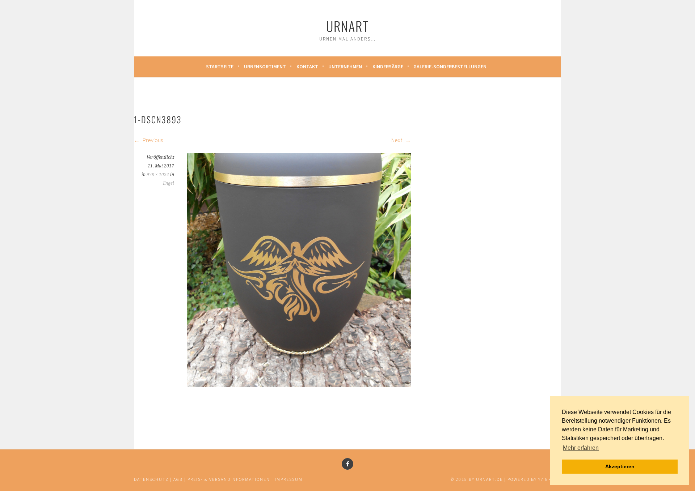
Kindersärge (387, 66)
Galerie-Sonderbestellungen (449, 66)
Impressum (289, 479)
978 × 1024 (158, 174)
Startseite (219, 66)
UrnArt (347, 25)
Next (397, 140)
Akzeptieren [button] (620, 466)
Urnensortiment (265, 66)
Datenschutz (151, 479)
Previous (152, 140)
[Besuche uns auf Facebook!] (347, 464)
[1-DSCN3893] (299, 385)
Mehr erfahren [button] (581, 448)
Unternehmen (345, 66)
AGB (178, 479)
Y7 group (549, 479)
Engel (168, 183)
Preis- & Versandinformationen (229, 479)
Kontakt (307, 66)
